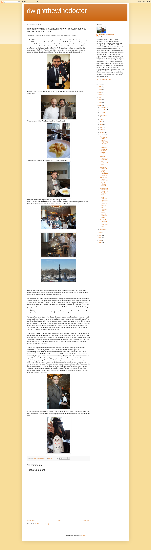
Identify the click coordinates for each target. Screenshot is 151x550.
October (102, 112)
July (101, 122)
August (102, 119)
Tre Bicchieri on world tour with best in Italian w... (103, 151)
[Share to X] (64, 458)
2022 (100, 87)
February (103, 135)
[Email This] (60, 458)
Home (59, 521)
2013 (100, 232)
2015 (100, 102)
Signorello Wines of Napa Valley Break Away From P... (104, 171)
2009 (100, 243)
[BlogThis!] (62, 458)
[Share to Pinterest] (68, 458)
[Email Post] (56, 458)
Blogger (83, 536)
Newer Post (30, 521)
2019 (100, 92)
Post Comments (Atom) (42, 524)
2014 (100, 105)
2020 (100, 89)
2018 (100, 95)
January (102, 229)
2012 (100, 235)
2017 (100, 97)
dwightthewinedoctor (57, 10)
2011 (100, 238)
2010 (100, 240)
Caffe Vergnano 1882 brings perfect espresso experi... (103, 212)
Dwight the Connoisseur (106, 34)
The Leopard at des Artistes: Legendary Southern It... (104, 141)
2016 (100, 100)
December (103, 107)
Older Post (86, 521)
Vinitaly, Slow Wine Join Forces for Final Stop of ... (104, 223)
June (101, 124)
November (103, 110)
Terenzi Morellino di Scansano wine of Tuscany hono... (104, 201)
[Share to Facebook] (66, 458)
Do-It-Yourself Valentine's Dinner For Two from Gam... (104, 191)
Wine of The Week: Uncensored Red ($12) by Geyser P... (104, 181)
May (101, 127)
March (102, 132)
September (103, 115)
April (101, 129)
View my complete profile (104, 79)
